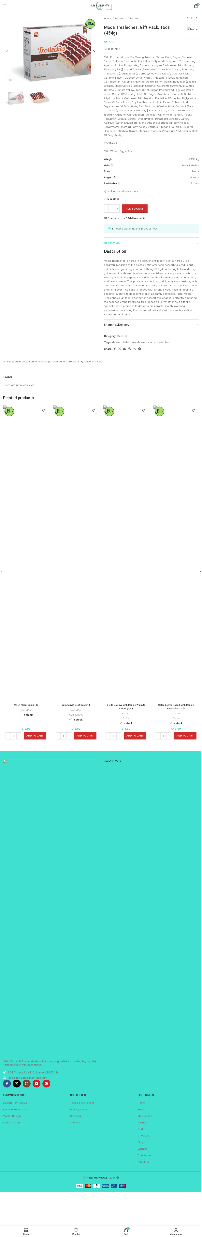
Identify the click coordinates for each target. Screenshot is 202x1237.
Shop (141, 1109)
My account (145, 1116)
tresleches (163, 342)
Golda (126, 718)
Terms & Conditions (82, 1102)
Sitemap (75, 1122)
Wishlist (142, 1122)
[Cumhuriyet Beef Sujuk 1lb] (76, 553)
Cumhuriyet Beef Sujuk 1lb (76, 705)
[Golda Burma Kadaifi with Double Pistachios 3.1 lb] (176, 553)
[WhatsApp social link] (134, 349)
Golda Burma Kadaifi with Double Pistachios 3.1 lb (176, 706)
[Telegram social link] (139, 349)
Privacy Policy (78, 1109)
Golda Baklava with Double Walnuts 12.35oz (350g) (126, 706)
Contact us (144, 1155)
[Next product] (196, 18)
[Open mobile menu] (5, 6)
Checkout (144, 1135)
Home (107, 18)
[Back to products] (192, 18)
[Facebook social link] (114, 349)
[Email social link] (124, 349)
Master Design (12, 1116)
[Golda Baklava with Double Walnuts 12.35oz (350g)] (126, 553)
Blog (140, 1142)
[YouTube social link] (36, 1083)
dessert (117, 342)
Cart (140, 1129)
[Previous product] (187, 18)
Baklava (126, 713)
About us (143, 1161)
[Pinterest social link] (129, 349)
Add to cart (135, 208)
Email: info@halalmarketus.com (27, 1077)
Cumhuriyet (76, 714)
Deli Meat (26, 709)
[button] (7, 52)
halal (126, 342)
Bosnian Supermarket (16, 1109)
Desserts (120, 18)
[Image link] (50, 907)
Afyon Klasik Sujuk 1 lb (26, 705)
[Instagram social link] (27, 1083)
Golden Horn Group (15, 1102)
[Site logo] (101, 5)
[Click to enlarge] (10, 80)
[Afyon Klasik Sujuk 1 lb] (26, 553)
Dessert (135, 18)
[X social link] (119, 349)
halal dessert (139, 342)
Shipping (75, 1116)
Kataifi (176, 713)
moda (151, 342)
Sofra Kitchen (11, 1122)
